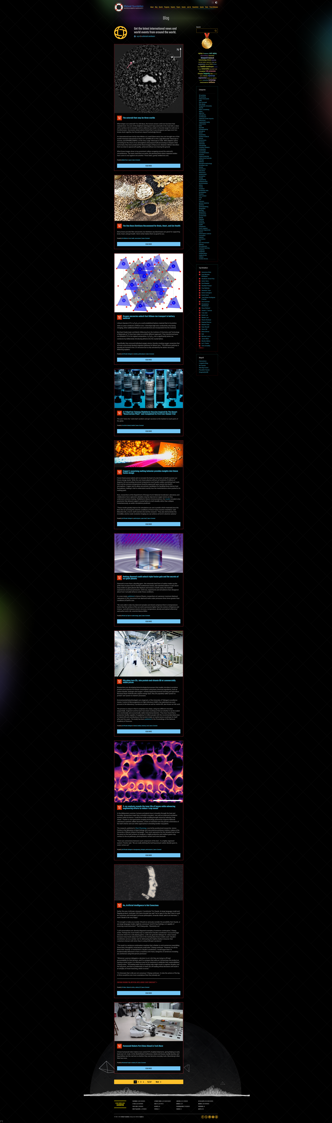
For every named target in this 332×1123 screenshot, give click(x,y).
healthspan (210, 67)
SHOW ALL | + (201, 348)
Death (215, 62)
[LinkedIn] (209, 1116)
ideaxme (199, 69)
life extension (203, 246)
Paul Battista (124, 238)
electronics (202, 172)
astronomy (202, 120)
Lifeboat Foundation (125, 1117)
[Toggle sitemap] (213, 2)
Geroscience (202, 361)
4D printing (202, 97)
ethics (133, 987)
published (131, 596)
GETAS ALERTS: (201, 1101)
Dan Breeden (205, 283)
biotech (211, 58)
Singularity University (205, 106)
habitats (201, 219)
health (132, 238)
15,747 (149, 1081)
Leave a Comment (136, 160)
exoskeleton (202, 192)
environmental (203, 183)
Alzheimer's (206, 53)
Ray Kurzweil (203, 102)
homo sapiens (203, 228)
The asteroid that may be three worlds (139, 118)
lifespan (200, 74)
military (201, 257)
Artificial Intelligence (204, 55)
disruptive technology (205, 163)
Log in (138, 36)
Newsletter (195, 7)
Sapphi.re (142, 1117)
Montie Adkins (206, 341)
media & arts (203, 255)
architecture (202, 117)
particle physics (141, 354)
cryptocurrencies (204, 156)
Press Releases (213, 7)
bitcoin (209, 60)
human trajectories (204, 230)
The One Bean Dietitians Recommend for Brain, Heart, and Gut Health (151, 226)
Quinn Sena (205, 281)
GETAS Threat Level (120, 1104)
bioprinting (202, 135)
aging (200, 53)
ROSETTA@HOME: (136, 1109)
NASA (211, 74)
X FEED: (134, 1104)
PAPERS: (156, 1109)
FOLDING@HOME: (180, 1106)
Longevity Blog (203, 363)
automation (202, 124)
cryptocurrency (209, 62)
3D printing (202, 95)
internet (201, 237)
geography (202, 208)
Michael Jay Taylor (126, 616)
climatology (202, 145)
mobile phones (203, 259)
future (211, 64)
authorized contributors (148, 36)
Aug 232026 (119, 118)
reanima (205, 76)
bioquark (204, 58)
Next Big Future (203, 367)
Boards (161, 7)
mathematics (203, 253)
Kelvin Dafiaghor (207, 293)
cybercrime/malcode (205, 158)
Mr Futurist (202, 365)
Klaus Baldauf (206, 308)
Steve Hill (204, 329)
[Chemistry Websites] (207, 41)
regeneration (202, 78)
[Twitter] (206, 1116)
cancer (204, 62)
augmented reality (204, 122)
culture (213, 62)
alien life (201, 113)
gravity (201, 217)
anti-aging (213, 53)
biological (143, 849)
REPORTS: (156, 1106)
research (208, 78)
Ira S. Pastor (205, 343)
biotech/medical (131, 425)
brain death (200, 62)
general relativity (204, 203)
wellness (212, 82)
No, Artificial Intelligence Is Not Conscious (141, 905)
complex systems (204, 147)
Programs (166, 7)
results (167, 499)
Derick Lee (205, 315)
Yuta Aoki (124, 425)
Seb (203, 334)
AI (203, 53)
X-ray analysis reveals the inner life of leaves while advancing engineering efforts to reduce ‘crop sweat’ (149, 807)
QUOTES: (200, 1109)
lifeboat (201, 244)
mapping (201, 250)
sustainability (205, 80)
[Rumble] (216, 1116)
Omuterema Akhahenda (205, 305)
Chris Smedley (206, 346)
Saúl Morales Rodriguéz (127, 354)
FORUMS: (178, 1109)
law (200, 241)
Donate (184, 7)
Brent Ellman (205, 331)
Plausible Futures (204, 370)
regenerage (211, 76)
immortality (205, 69)
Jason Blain (205, 339)
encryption (202, 176)
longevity (206, 74)
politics (201, 76)
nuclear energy (134, 616)
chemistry (144, 726)
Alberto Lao (205, 317)
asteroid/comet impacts (206, 118)
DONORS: (178, 1104)
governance (202, 214)
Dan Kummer (206, 301)
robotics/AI (138, 987)
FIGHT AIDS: (135, 1106)
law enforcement (204, 242)
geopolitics (202, 212)
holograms (202, 226)
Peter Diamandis (204, 99)
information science (205, 233)
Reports (173, 7)
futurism (214, 64)
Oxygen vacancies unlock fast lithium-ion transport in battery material (149, 317)
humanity (215, 67)
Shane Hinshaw (206, 320)
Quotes (202, 7)
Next (157, 1081)
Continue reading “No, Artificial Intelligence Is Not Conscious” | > (137, 982)
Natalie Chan (124, 160)
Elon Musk (202, 104)
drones (201, 167)
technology (212, 80)
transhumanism (204, 82)
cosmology (202, 151)
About (152, 7)
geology (201, 210)
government (202, 215)
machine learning (204, 248)
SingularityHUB (203, 372)
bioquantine (211, 55)
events (201, 187)
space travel (143, 518)
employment (203, 174)
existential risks (201, 64)
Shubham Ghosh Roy (208, 279)
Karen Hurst (205, 295)
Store (206, 7)
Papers (178, 7)
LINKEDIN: (178, 1101)
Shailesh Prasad (206, 286)
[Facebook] (202, 1116)
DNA (200, 100)
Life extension (211, 71)
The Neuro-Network (126, 987)
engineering (202, 180)
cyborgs (201, 160)
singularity (214, 78)
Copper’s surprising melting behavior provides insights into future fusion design (150, 472)
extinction (207, 64)
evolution (202, 189)
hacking (201, 221)
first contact (202, 196)
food (130, 238)
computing (202, 149)
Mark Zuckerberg (204, 109)
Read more (149, 165)
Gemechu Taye (206, 290)
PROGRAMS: (200, 1106)
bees (200, 126)
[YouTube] (213, 1116)
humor (201, 232)
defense (201, 162)
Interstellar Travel (213, 69)
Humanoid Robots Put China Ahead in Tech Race (143, 1046)
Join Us (189, 7)
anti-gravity (202, 115)
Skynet (201, 108)
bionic (201, 133)
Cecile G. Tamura (207, 310)
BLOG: (155, 1104)
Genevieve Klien (206, 272)
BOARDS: (200, 1104)
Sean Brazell (205, 327)
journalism (202, 239)
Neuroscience (215, 74)
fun (200, 199)
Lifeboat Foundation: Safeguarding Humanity (129, 7)
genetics (201, 205)
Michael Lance (206, 336)
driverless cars (203, 165)
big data (201, 127)
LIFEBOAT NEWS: (158, 1101)
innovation (202, 235)
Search (216, 31)
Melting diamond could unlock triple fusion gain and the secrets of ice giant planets (151, 577)
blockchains (202, 140)
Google (199, 67)
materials (136, 354)
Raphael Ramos (206, 322)
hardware (202, 223)
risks (211, 78)
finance (201, 194)
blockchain (213, 60)
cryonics (201, 154)
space (130, 160)
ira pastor (202, 71)
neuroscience (138, 238)
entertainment (203, 181)
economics (202, 169)
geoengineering (203, 206)
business (201, 142)
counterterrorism (204, 153)
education (202, 171)
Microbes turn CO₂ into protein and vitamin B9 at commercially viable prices (149, 681)
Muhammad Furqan (126, 1063)
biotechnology (203, 60)
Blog (156, 7)
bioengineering (137, 849)
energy (201, 178)
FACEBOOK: (134, 1101)
